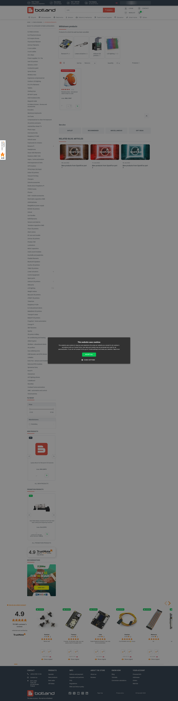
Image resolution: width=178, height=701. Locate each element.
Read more (116, 349)
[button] (89, 360)
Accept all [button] (89, 354)
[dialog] (89, 350)
